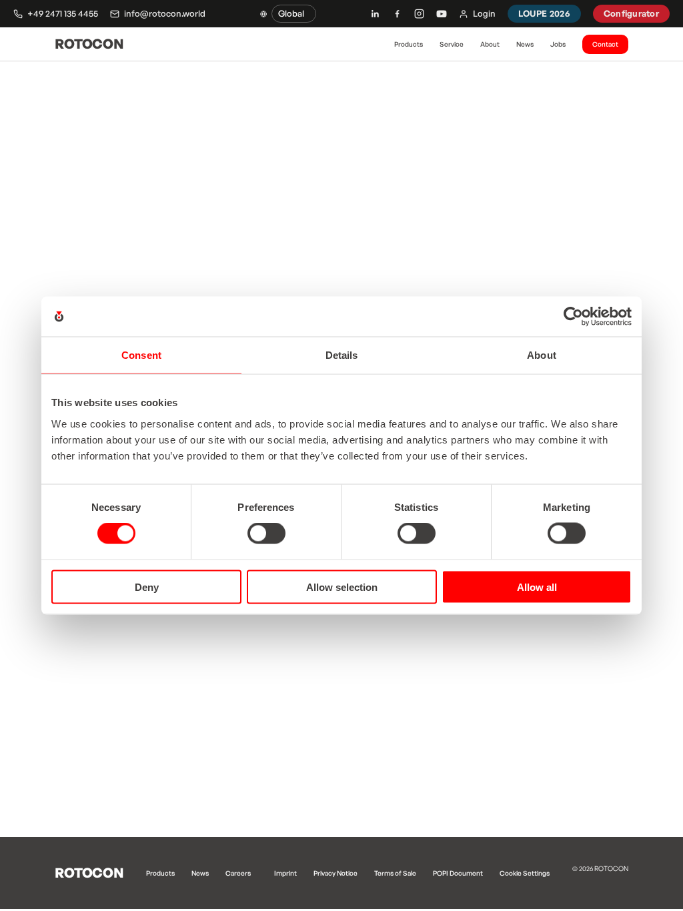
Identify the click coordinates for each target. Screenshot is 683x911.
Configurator (631, 13)
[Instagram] (419, 14)
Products (408, 44)
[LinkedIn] (375, 14)
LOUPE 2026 (544, 13)
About (490, 44)
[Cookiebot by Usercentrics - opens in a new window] (573, 317)
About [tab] (541, 355)
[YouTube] (441, 14)
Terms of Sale (395, 873)
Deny (147, 586)
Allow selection (342, 586)
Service (452, 44)
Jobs (558, 44)
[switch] (266, 533)
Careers (238, 873)
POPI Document (458, 873)
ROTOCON (89, 43)
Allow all (537, 586)
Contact (605, 44)
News (525, 44)
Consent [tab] (141, 355)
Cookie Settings (525, 873)
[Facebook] (397, 14)
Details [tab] (341, 355)
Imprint (285, 873)
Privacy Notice (335, 873)
